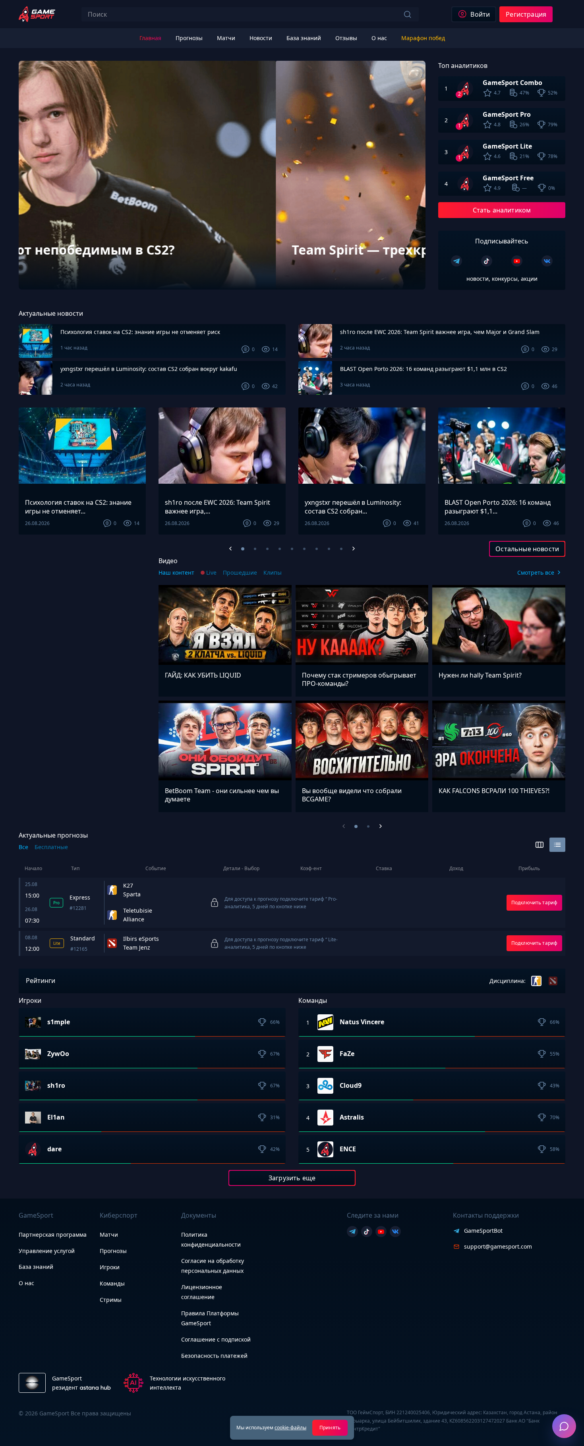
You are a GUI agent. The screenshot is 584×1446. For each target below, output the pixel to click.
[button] (242, 548)
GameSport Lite (507, 146)
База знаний (36, 1266)
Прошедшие (240, 572)
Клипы (272, 572)
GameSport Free (508, 178)
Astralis (352, 1117)
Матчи (109, 1234)
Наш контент (176, 572)
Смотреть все (535, 572)
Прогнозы (113, 1251)
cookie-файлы (290, 1427)
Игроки (110, 1267)
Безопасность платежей (214, 1355)
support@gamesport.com (498, 1246)
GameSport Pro (507, 114)
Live (211, 572)
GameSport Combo (512, 82)
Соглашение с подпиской (216, 1339)
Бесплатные (51, 847)
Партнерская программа (53, 1234)
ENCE (348, 1149)
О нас (26, 1283)
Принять (329, 1427)
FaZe (347, 1054)
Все (23, 847)
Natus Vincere (362, 1022)
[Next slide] (405, 269)
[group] (222, 175)
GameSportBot (483, 1230)
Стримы (111, 1299)
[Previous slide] (39, 269)
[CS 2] (536, 981)
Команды (112, 1283)
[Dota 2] (553, 981)
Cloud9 (351, 1085)
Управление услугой (47, 1251)
